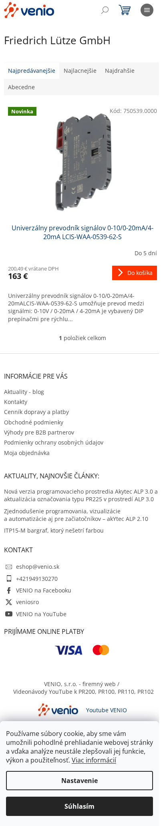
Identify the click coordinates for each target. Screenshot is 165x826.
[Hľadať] (105, 10)
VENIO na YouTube (41, 614)
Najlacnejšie (80, 70)
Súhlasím (79, 806)
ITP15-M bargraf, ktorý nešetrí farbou (54, 530)
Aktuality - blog (24, 392)
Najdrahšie (120, 70)
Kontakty (15, 402)
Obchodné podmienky (33, 422)
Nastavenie (79, 780)
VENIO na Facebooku (43, 590)
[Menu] (147, 10)
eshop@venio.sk (37, 566)
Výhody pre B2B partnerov (39, 432)
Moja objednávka (27, 453)
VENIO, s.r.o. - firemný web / (81, 684)
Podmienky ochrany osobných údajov (53, 442)
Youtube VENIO (106, 710)
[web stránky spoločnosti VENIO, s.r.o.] (58, 709)
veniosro (27, 602)
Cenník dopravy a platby (36, 412)
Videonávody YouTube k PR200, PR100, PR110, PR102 (83, 691)
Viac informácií (94, 760)
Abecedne (21, 87)
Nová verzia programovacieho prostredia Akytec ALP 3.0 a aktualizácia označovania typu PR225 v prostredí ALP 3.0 (81, 495)
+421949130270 (37, 578)
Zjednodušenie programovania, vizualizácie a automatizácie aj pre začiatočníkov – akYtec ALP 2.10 (76, 515)
